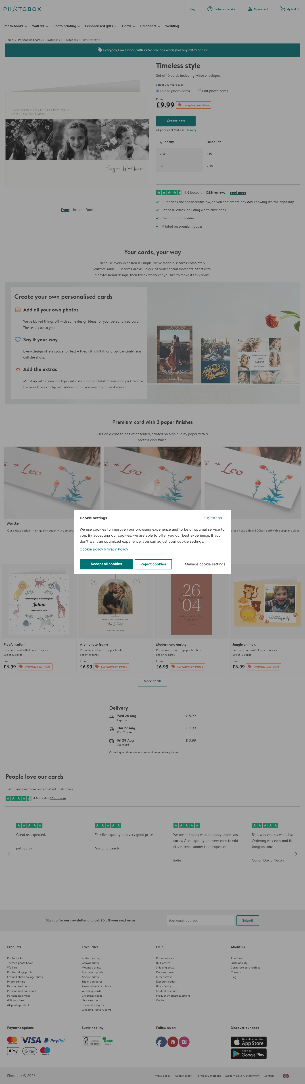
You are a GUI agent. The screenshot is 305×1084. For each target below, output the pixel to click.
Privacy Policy (116, 549)
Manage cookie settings (205, 564)
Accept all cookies (106, 564)
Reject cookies (153, 564)
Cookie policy (91, 549)
